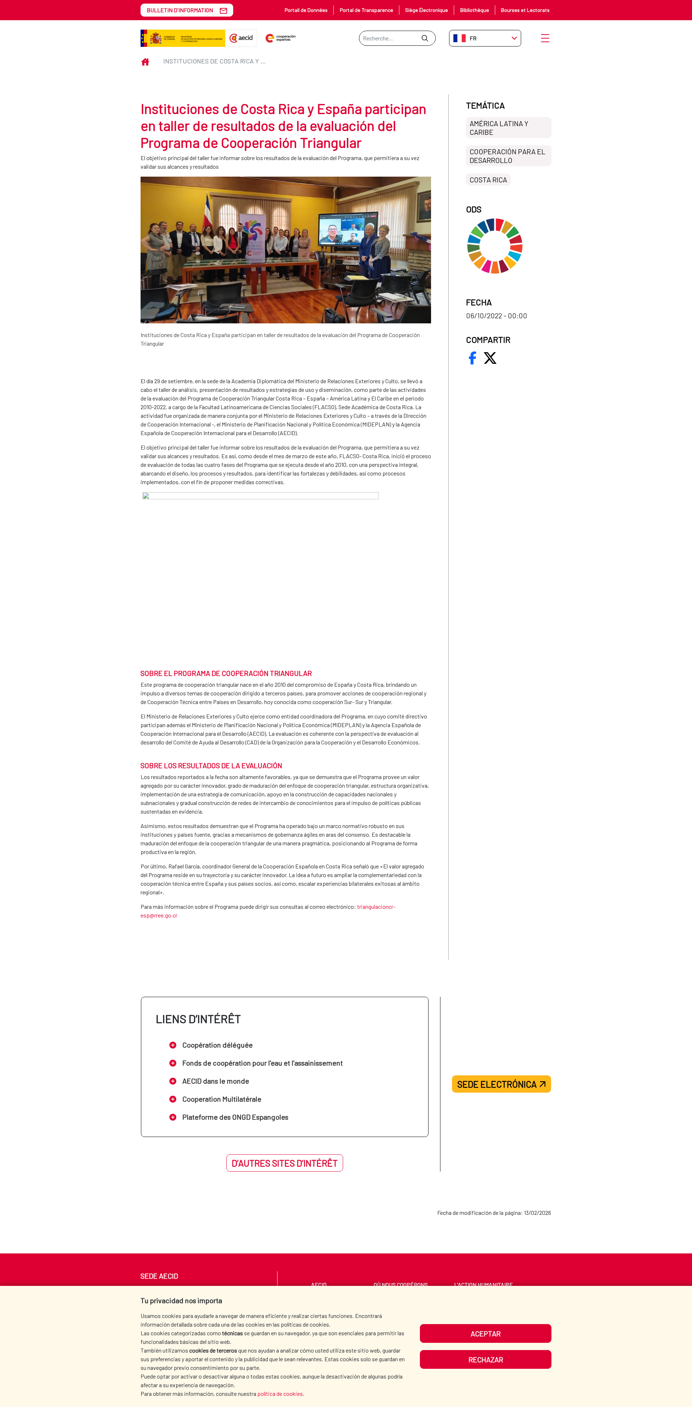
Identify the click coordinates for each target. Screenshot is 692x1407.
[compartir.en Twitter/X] (490, 357)
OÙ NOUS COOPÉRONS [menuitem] (401, 1284)
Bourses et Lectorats (525, 10)
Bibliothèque (474, 10)
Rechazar (486, 1359)
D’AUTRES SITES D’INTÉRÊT (285, 1163)
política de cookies (280, 1393)
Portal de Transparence (366, 10)
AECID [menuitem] (319, 1284)
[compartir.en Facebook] (472, 357)
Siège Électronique (426, 10)
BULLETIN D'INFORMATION (180, 9)
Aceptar (486, 1333)
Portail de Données (306, 10)
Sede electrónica (497, 1084)
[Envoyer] (424, 38)
